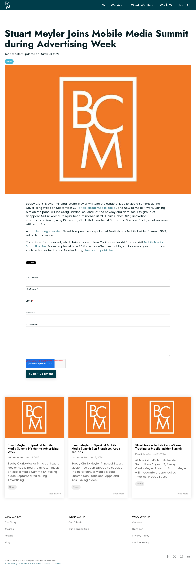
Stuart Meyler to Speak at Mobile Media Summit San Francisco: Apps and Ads (96, 448)
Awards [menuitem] (9, 529)
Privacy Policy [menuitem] (140, 535)
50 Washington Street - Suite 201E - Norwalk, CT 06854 (33, 563)
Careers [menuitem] (137, 522)
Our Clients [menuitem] (75, 522)
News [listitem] (12, 487)
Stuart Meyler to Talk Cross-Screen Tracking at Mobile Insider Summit (158, 447)
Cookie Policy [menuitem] (140, 542)
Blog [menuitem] (7, 542)
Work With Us (170, 5)
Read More (55, 493)
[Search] (189, 5)
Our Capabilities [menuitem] (78, 529)
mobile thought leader (45, 231)
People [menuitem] (9, 535)
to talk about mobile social (96, 208)
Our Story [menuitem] (11, 522)
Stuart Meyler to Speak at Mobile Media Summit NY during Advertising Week (33, 448)
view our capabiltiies (98, 250)
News (9, 61)
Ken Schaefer (13, 54)
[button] (168, 556)
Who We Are (112, 5)
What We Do (141, 5)
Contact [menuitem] (137, 529)
